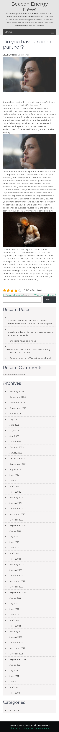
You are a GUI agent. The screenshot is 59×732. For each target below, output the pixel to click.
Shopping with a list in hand (23, 341)
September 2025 (18, 408)
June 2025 (14, 425)
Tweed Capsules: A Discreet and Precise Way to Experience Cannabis (30, 333)
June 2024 (14, 475)
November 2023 (17, 514)
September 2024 (18, 464)
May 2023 (14, 547)
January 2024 (16, 503)
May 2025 (14, 430)
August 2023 (15, 531)
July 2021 (14, 670)
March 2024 (15, 492)
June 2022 (14, 609)
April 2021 (14, 687)
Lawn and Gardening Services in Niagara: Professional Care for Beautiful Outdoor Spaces (30, 322)
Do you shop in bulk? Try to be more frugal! (30, 358)
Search (26, 295)
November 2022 (17, 581)
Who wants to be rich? (45, 295)
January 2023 (16, 570)
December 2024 (18, 458)
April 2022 (14, 620)
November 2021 (17, 648)
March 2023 (15, 559)
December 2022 (18, 575)
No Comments (21, 55)
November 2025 (17, 402)
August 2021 (15, 665)
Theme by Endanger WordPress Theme (29, 728)
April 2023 (14, 553)
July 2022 (14, 603)
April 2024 (14, 486)
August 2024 (15, 469)
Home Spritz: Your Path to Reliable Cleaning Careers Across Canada (28, 351)
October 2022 (16, 587)
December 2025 (18, 397)
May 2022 (14, 614)
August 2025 (15, 413)
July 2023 (14, 536)
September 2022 (18, 592)
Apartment (15, 710)
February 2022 (16, 631)
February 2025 (16, 447)
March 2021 (15, 693)
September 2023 (18, 525)
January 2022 (16, 637)
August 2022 (15, 598)
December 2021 (17, 642)
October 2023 (16, 520)
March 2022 (15, 626)
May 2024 (14, 480)
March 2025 (15, 441)
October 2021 (16, 653)
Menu (8, 32)
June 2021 (14, 676)
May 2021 (14, 681)
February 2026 (17, 391)
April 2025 (14, 436)
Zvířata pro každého (13, 295)
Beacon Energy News (29, 6)
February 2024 (17, 497)
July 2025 (14, 419)
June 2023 (14, 542)
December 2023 (18, 508)
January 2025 (16, 453)
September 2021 (18, 659)
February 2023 (17, 564)
